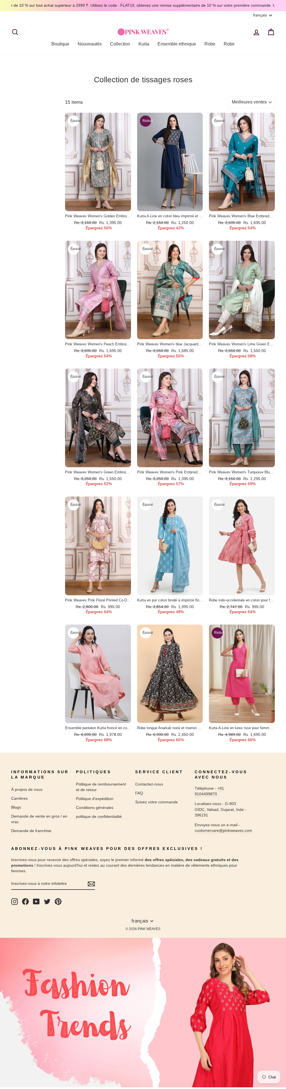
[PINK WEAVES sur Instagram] (14, 901)
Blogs (16, 807)
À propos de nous (26, 789)
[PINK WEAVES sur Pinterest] (58, 901)
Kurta (144, 44)
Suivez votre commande (156, 802)
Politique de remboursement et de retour (101, 787)
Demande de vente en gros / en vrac (39, 819)
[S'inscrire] (91, 883)
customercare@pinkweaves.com (223, 830)
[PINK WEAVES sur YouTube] (36, 901)
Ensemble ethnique (177, 44)
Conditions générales (94, 807)
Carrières (19, 798)
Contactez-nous (149, 784)
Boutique (60, 44)
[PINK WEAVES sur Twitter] (47, 901)
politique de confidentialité (99, 816)
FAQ (139, 793)
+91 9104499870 (209, 791)
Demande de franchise (31, 830)
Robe (209, 44)
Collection (120, 44)
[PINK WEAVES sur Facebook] (25, 901)
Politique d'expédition (94, 798)
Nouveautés (90, 44)
